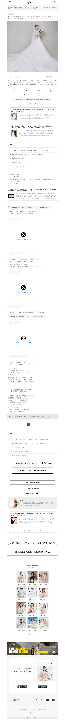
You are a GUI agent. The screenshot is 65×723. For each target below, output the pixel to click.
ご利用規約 (25, 709)
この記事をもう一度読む (32, 493)
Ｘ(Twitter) (26, 94)
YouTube (38, 94)
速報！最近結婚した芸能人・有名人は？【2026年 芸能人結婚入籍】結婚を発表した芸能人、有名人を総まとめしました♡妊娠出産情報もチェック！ (32, 126)
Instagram (51, 94)
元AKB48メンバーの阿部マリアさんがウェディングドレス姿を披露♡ (30, 150)
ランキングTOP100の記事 (33, 488)
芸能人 (12, 13)
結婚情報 (21, 7)
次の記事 (37, 530)
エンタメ (16, 7)
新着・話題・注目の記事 (32, 482)
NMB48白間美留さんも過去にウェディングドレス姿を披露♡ (28, 154)
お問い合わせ (32, 713)
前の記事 (27, 530)
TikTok (14, 94)
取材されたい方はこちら (42, 709)
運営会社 (20, 709)
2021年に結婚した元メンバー (20, 163)
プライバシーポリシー (32, 709)
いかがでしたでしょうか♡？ (20, 167)
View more (32, 634)
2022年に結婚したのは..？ (19, 158)
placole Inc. (31, 717)
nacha (21, 500)
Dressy (32, 2)
